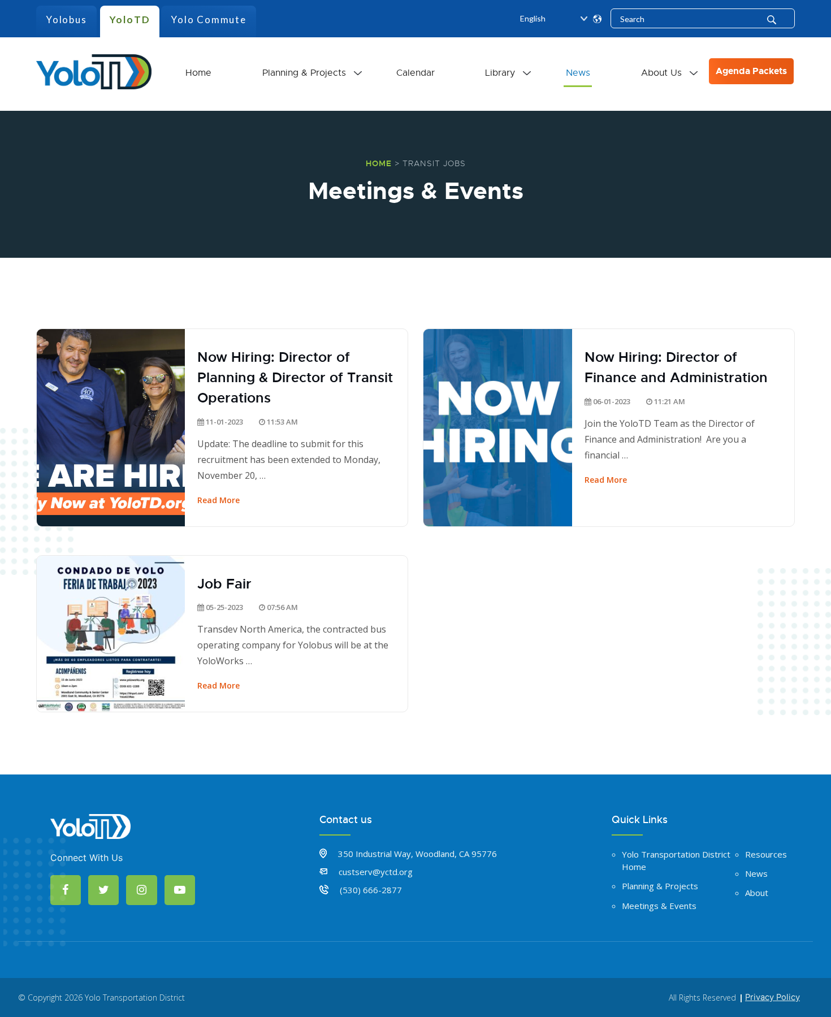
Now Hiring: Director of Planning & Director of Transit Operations (295, 377)
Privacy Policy (772, 997)
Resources (766, 854)
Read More (218, 500)
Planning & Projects (304, 73)
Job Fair (224, 583)
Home (198, 73)
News (578, 73)
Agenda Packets (751, 71)
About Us (661, 73)
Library (500, 73)
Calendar (415, 73)
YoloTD (130, 19)
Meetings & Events (659, 905)
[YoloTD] (94, 70)
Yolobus (66, 19)
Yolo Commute (208, 19)
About (756, 892)
